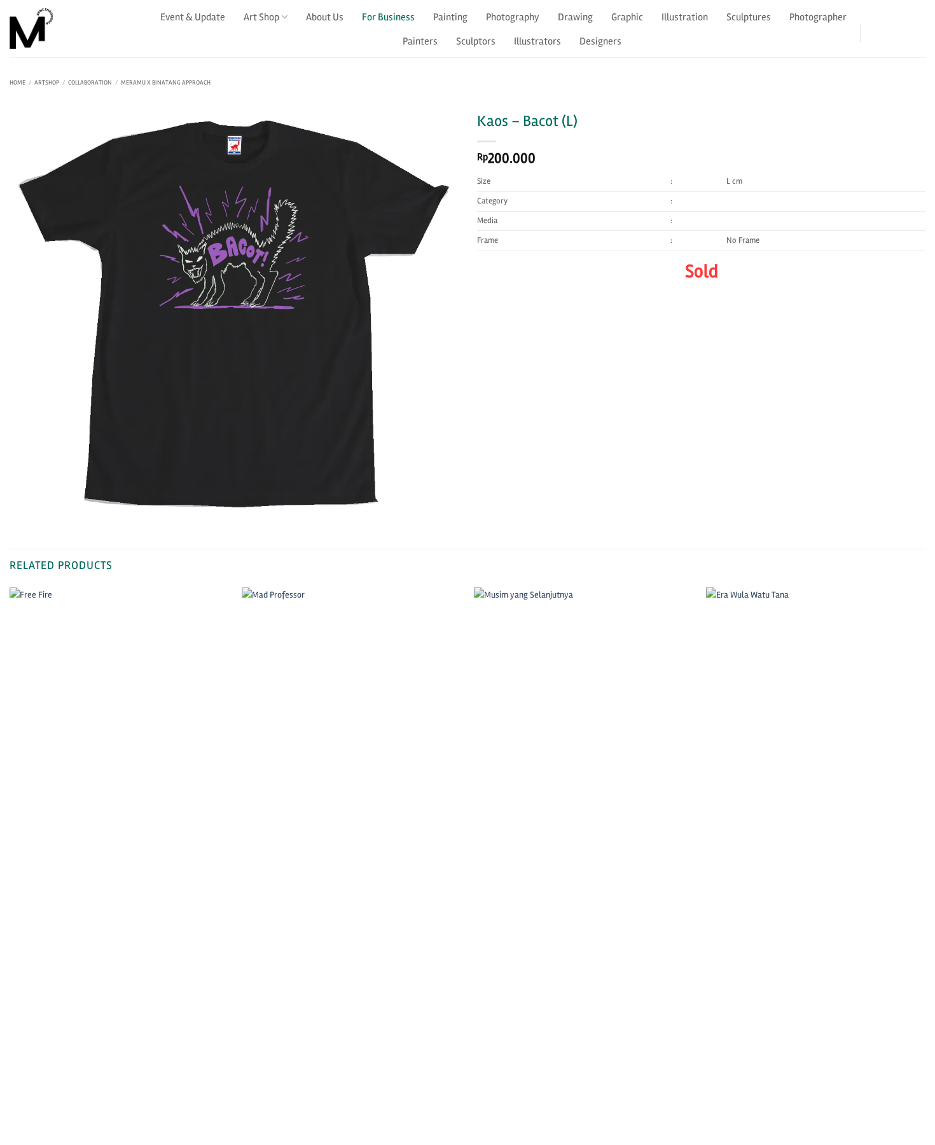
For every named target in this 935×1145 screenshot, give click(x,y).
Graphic (627, 17)
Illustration (684, 17)
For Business (388, 17)
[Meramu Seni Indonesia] (73, 28)
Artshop (46, 82)
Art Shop (261, 17)
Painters (420, 41)
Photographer (818, 17)
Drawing (575, 17)
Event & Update (192, 17)
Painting (450, 17)
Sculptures (748, 17)
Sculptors (475, 41)
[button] (883, 28)
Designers (600, 41)
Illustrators (537, 41)
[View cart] (917, 28)
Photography (512, 17)
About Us (324, 17)
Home (17, 82)
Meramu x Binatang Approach (166, 82)
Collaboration (90, 82)
